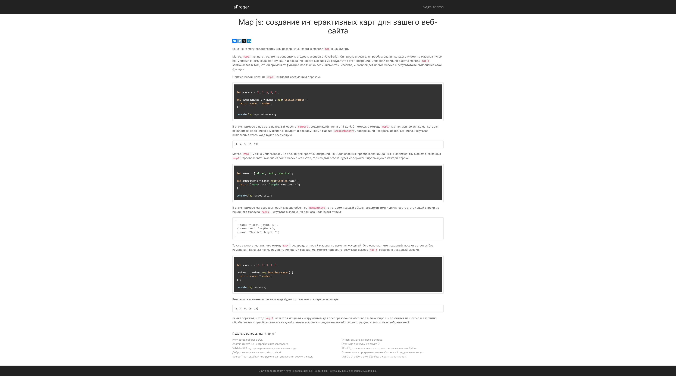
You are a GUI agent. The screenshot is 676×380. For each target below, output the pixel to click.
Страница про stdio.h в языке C (361, 343)
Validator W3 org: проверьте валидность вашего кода (264, 348)
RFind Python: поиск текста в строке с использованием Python (379, 348)
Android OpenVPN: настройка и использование (260, 343)
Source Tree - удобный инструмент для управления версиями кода (272, 356)
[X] (244, 41)
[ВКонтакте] (234, 41)
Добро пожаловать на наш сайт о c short (256, 352)
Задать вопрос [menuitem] (433, 7)
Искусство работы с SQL (247, 339)
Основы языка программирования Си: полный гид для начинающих (383, 352)
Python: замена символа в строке (362, 339)
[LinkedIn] (249, 41)
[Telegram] (239, 41)
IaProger (240, 7)
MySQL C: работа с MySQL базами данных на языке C (374, 356)
